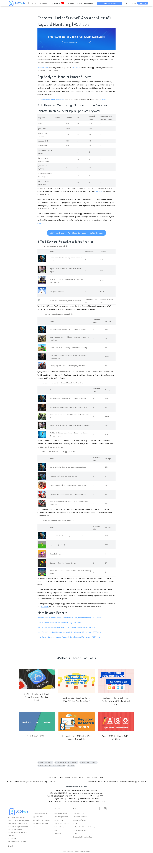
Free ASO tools (43, 67)
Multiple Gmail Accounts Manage (84, 827)
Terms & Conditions (61, 823)
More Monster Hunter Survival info (51, 99)
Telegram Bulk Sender (81, 830)
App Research (38, 817)
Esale (75, 834)
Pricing (79, 3)
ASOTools (76, 67)
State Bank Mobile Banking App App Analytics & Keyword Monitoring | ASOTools (69, 632)
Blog (56, 830)
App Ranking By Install (40, 823)
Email (81, 778)
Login (134, 3)
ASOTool (105, 99)
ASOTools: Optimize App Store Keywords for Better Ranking (76, 233)
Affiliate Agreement (61, 817)
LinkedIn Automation (80, 817)
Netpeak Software (79, 820)
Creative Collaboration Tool (82, 837)
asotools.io (41, 223)
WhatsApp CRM (78, 813)
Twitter (60, 778)
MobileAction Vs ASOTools (37, 736)
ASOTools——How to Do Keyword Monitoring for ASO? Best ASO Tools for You (116, 701)
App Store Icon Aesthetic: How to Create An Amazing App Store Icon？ (37, 697)
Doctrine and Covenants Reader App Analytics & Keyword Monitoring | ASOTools (69, 618)
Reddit (67, 778)
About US (57, 834)
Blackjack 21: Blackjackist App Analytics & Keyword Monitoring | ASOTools (66, 627)
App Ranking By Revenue (41, 820)
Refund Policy (59, 827)
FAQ (34, 827)
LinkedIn (95, 778)
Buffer (87, 778)
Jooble (75, 823)
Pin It (101, 778)
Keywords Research (40, 813)
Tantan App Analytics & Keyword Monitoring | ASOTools (59, 622)
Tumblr (74, 778)
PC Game (70, 3)
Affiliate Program (60, 813)
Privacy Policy (59, 820)
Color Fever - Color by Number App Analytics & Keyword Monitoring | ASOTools (68, 637)
